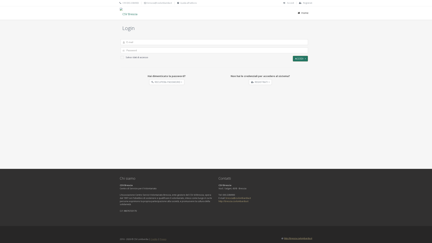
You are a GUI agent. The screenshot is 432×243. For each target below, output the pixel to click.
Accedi (290, 2)
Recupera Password (167, 82)
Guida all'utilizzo (188, 2)
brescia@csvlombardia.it (159, 2)
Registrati (307, 2)
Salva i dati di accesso (137, 57)
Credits (154, 239)
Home (304, 12)
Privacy (163, 239)
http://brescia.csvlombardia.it (233, 201)
